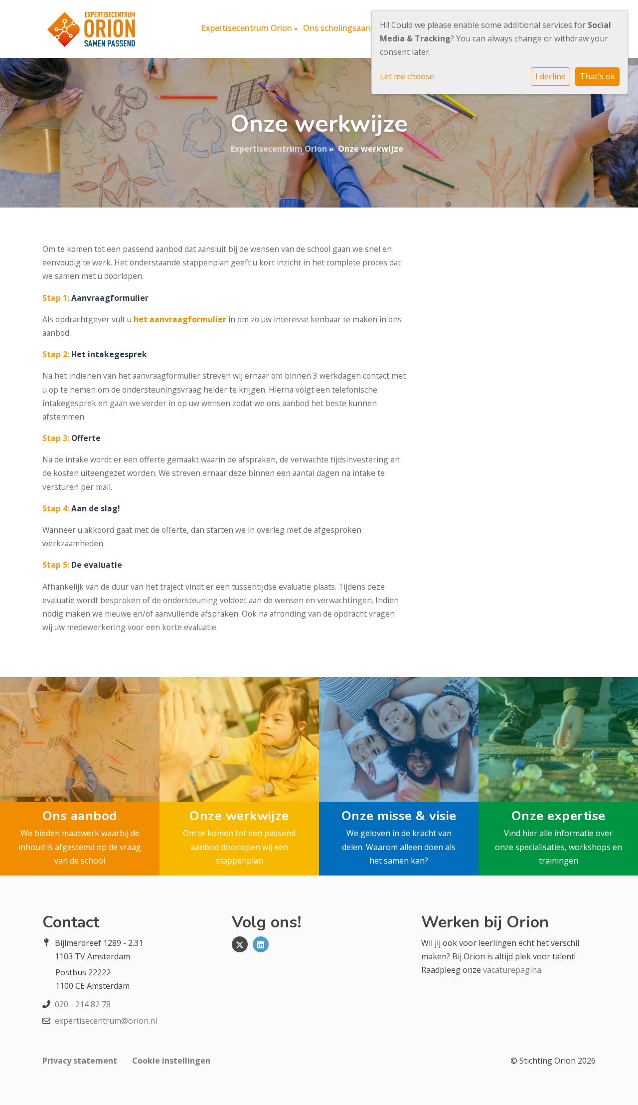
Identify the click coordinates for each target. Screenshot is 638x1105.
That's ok (597, 76)
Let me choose (407, 76)
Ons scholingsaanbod (345, 27)
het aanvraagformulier (180, 319)
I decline (550, 76)
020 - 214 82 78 (83, 1004)
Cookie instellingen (171, 1060)
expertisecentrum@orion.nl (106, 1020)
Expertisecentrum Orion (247, 27)
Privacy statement (79, 1060)
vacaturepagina (512, 969)
